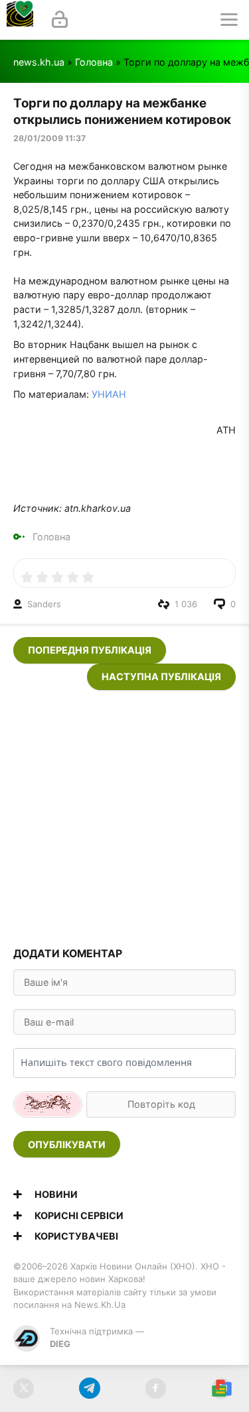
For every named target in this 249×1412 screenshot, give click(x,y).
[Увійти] (60, 20)
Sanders (44, 604)
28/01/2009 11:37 (49, 138)
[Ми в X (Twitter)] (23, 1388)
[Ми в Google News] (221, 1388)
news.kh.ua (38, 62)
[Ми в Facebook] (155, 1388)
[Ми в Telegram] (89, 1388)
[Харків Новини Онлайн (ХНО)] (20, 20)
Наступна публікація (161, 676)
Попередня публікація (89, 650)
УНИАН (109, 394)
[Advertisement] (124, 814)
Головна (94, 62)
